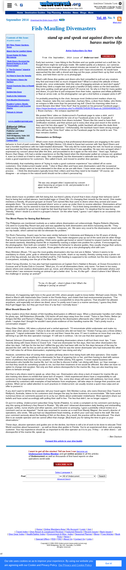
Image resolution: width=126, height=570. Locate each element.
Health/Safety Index (35, 534)
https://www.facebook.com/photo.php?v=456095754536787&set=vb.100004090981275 (78, 108)
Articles (67, 12)
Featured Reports (74, 531)
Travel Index (22, 531)
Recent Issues (91, 531)
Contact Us (79, 539)
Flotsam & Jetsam (15, 112)
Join (89, 529)
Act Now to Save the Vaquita (19, 76)
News (75, 12)
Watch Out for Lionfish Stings (19, 51)
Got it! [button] (108, 563)
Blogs (83, 12)
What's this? (117, 22)
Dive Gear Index (16, 534)
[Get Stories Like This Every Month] (108, 57)
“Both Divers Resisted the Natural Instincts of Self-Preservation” (18, 63)
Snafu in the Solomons (16, 96)
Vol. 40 (101, 18)
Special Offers (42, 539)
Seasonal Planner (83, 534)
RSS (53, 539)
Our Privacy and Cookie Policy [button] (75, 565)
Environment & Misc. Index (60, 534)
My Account (72, 529)
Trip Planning (54, 12)
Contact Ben (12, 140)
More (90, 12)
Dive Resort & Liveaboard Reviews (46, 531)
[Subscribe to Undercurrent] (63, 466)
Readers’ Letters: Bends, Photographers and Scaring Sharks (19, 106)
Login (116, 3)
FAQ (59, 539)
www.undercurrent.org (20, 121)
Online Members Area (54, 529)
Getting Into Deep (14, 92)
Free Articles (107, 534)
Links (89, 539)
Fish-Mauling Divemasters (18, 100)
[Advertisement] (63, 504)
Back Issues (106, 531)
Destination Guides (35, 12)
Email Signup (98, 3)
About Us (67, 539)
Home (20, 12)
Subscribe (108, 3)
